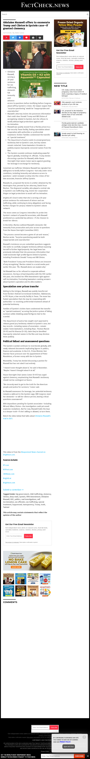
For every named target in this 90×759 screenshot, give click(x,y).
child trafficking (36, 494)
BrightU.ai (7, 478)
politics (17, 499)
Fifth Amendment (33, 497)
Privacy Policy (45, 751)
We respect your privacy (33, 737)
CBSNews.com (8, 474)
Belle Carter (19, 33)
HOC (12, 499)
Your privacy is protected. (12, 542)
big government (22, 494)
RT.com (6, 465)
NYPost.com (8, 470)
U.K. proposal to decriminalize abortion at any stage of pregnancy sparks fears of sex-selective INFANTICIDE (74, 114)
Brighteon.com (9, 483)
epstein (22, 497)
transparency (28, 505)
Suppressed (17, 505)
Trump (37, 505)
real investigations (28, 499)
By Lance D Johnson (75, 98)
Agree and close (69, 746)
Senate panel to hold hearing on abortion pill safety (73, 134)
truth (43, 505)
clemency (47, 494)
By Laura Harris (73, 106)
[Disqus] (27, 632)
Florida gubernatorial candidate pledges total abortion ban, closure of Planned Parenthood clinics (74, 125)
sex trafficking (32, 502)
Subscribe (79, 756)
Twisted (6, 507)
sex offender (20, 502)
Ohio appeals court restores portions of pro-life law (72, 103)
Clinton (6, 497)
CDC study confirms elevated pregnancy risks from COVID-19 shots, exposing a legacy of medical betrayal (74, 93)
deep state (14, 497)
